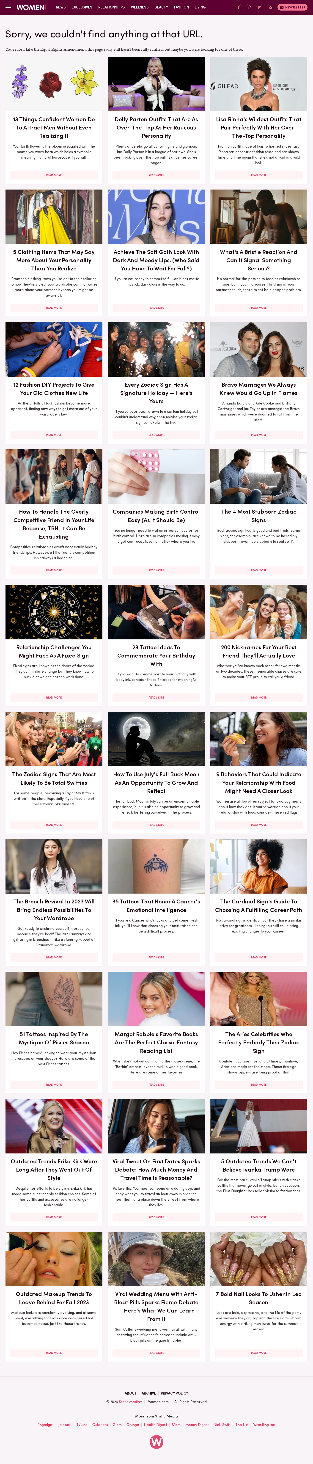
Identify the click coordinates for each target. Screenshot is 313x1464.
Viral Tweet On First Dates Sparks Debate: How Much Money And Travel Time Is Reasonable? (156, 1169)
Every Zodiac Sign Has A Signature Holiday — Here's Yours (156, 393)
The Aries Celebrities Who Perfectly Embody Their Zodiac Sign (258, 1042)
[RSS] (270, 7)
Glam (117, 1425)
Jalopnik (64, 1425)
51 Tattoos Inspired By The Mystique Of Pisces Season (54, 1038)
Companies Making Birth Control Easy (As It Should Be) (156, 515)
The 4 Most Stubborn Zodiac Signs (258, 515)
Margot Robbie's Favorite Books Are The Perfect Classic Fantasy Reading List (156, 1042)
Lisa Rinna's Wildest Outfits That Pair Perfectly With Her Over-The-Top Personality (258, 127)
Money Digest (197, 1425)
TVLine (82, 1425)
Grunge (132, 1425)
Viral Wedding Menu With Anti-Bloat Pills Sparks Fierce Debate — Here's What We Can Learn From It (156, 1306)
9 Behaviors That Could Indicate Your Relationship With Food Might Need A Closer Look (258, 782)
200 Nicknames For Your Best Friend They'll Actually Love (258, 651)
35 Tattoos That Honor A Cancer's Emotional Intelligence (156, 905)
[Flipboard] (259, 7)
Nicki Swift (222, 1425)
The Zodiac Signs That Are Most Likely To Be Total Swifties (54, 778)
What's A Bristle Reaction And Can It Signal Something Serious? (258, 260)
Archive (149, 1393)
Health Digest (155, 1425)
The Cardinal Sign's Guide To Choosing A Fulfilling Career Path (258, 905)
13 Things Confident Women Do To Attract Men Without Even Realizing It (54, 127)
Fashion (181, 7)
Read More (54, 175)
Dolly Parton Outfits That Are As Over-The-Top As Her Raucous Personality (156, 127)
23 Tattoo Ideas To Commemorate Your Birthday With (156, 655)
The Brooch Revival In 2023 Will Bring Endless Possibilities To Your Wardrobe (54, 910)
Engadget (46, 1425)
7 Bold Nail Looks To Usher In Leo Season (259, 1298)
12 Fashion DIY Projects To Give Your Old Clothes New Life (54, 388)
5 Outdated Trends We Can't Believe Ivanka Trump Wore (259, 1165)
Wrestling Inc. (264, 1425)
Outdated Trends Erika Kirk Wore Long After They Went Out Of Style (54, 1169)
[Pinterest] (249, 7)
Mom (176, 1425)
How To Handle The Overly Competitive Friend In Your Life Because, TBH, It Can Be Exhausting (54, 524)
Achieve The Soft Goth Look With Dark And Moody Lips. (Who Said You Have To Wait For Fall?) (156, 260)
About (131, 1393)
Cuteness (100, 1425)
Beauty (161, 7)
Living (200, 7)
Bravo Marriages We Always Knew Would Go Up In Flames (258, 388)
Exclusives (82, 7)
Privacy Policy (174, 1393)
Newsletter (295, 7)
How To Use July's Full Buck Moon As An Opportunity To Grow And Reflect (156, 782)
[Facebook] (238, 7)
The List (241, 1425)
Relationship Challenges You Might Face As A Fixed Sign (54, 651)
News (61, 7)
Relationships (111, 7)
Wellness (140, 7)
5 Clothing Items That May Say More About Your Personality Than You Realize (54, 260)
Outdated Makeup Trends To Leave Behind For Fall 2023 (54, 1298)
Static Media (129, 1402)
